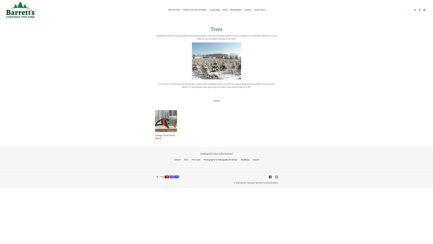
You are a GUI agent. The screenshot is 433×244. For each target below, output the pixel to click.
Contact (177, 159)
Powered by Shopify (270, 183)
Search (256, 159)
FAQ (186, 159)
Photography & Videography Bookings (220, 159)
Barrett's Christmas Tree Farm (251, 183)
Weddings (245, 159)
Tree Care (195, 159)
